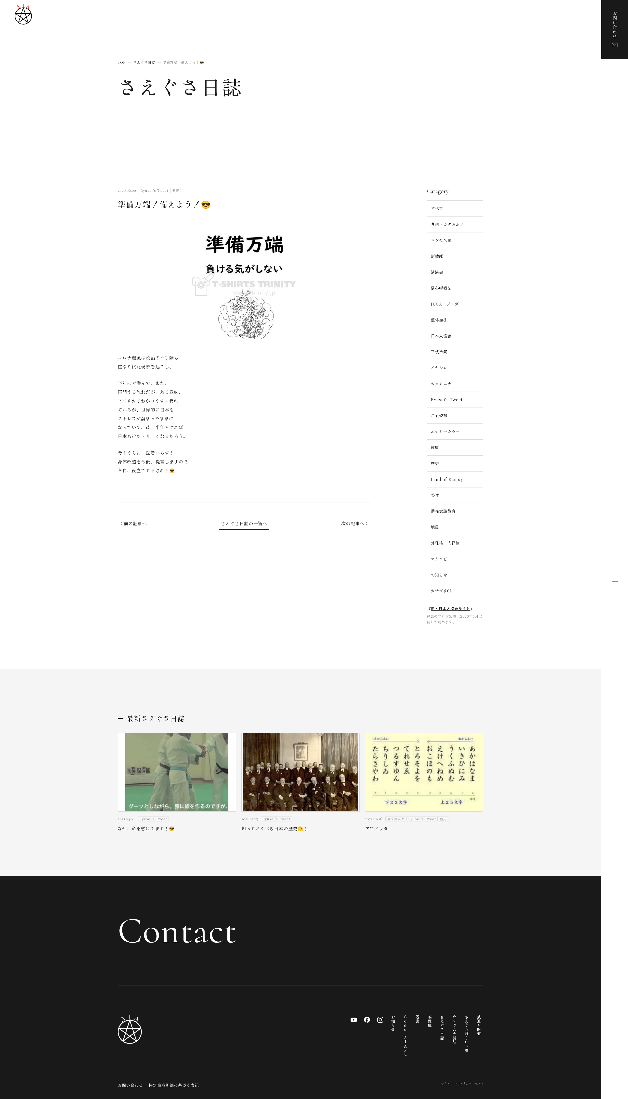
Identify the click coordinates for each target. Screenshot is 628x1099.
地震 (435, 527)
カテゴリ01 (441, 591)
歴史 (435, 463)
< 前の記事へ (133, 523)
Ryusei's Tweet (447, 399)
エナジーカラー (445, 431)
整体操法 (439, 320)
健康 (435, 447)
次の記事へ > (355, 523)
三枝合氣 (439, 352)
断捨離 (437, 256)
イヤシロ (439, 368)
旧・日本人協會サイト (450, 608)
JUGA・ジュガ (445, 304)
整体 (435, 495)
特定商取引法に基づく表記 (174, 1085)
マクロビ (439, 559)
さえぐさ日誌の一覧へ (244, 523)
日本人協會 (441, 336)
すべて (437, 208)
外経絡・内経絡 (445, 543)
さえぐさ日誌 (180, 86)
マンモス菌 (441, 240)
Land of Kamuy (447, 479)
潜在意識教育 (443, 511)
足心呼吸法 (441, 288)
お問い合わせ (130, 1085)
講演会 (437, 272)
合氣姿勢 (439, 415)
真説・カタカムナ (447, 224)
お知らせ (439, 575)
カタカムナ (441, 383)
